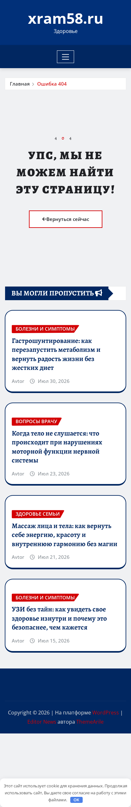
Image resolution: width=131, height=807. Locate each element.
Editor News (41, 721)
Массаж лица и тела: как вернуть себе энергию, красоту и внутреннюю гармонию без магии (64, 535)
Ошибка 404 (52, 84)
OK (76, 800)
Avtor (18, 381)
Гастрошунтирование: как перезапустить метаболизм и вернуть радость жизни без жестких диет (56, 354)
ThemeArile (90, 721)
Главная (20, 84)
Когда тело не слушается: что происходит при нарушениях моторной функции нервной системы (57, 447)
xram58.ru (65, 18)
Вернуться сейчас (67, 219)
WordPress (105, 712)
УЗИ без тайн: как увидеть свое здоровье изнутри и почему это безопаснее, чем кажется (59, 618)
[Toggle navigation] (65, 56)
